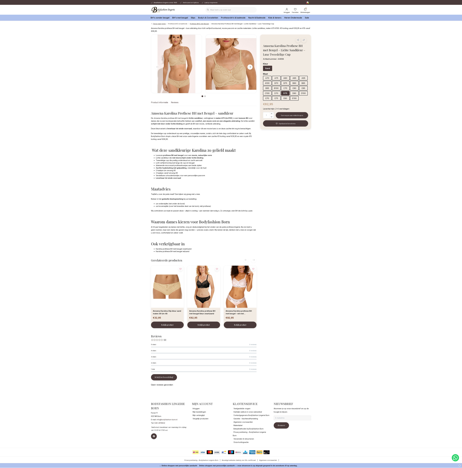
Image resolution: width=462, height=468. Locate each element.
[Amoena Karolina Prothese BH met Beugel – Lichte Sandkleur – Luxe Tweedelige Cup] (176, 64)
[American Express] (252, 452)
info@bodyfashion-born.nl (167, 420)
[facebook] (154, 436)
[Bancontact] (224, 452)
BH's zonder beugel (160, 17)
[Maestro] (231, 452)
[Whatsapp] (455, 457)
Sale (307, 17)
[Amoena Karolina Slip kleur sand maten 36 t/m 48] (167, 287)
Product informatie (159, 102)
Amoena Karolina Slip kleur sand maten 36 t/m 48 (167, 312)
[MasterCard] (210, 452)
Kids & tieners (274, 17)
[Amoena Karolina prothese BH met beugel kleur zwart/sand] (203, 287)
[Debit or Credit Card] (266, 452)
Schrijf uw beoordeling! (164, 377)
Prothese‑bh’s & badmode (233, 17)
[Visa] (203, 452)
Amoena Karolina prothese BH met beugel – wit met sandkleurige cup (239, 312)
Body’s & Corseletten (208, 17)
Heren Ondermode (293, 17)
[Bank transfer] (217, 452)
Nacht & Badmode (256, 17)
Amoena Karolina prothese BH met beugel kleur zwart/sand (202, 312)
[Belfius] (238, 452)
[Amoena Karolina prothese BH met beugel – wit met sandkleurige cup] (240, 287)
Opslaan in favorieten (287, 123)
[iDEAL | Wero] (195, 452)
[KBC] (245, 452)
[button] (298, 40)
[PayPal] (259, 452)
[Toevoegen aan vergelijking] (303, 40)
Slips (193, 17)
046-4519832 (159, 423)
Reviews (174, 102)
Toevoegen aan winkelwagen (292, 115)
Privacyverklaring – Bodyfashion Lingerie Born (201, 460)
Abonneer (281, 425)
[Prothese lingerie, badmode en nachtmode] (163, 9)
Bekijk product (167, 325)
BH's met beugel (180, 17)
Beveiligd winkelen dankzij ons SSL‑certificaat (239, 460)
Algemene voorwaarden (268, 460)
